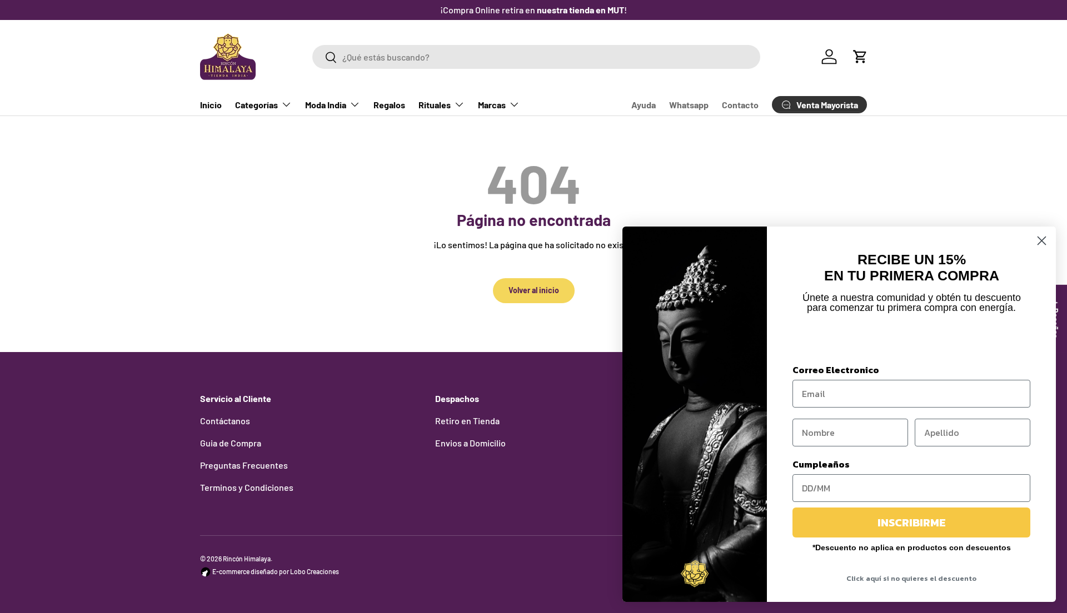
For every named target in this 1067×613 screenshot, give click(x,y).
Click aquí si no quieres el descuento (911, 578)
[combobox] (536, 57)
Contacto (740, 104)
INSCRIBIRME (911, 522)
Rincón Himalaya (247, 558)
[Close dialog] (1041, 240)
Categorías (256, 104)
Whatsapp (689, 104)
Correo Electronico (835, 369)
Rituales (434, 104)
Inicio (211, 104)
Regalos (389, 104)
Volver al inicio (533, 290)
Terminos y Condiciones (246, 487)
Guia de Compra (230, 443)
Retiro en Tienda (467, 420)
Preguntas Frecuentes (244, 465)
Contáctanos (225, 420)
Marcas (492, 104)
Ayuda (643, 104)
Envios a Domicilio (470, 443)
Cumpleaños (821, 464)
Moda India (325, 104)
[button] (860, 56)
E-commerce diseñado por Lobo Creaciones (275, 571)
